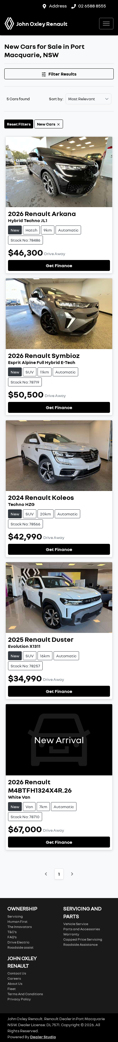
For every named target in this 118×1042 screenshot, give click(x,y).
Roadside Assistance (80, 944)
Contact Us (16, 973)
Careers (14, 978)
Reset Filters (19, 124)
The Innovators (19, 926)
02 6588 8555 (92, 6)
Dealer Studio (43, 1036)
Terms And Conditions (25, 994)
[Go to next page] (72, 873)
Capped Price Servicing (82, 939)
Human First (17, 921)
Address (58, 6)
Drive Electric (18, 942)
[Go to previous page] (46, 873)
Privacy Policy (19, 999)
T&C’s (12, 932)
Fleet (11, 989)
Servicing (15, 916)
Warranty (71, 934)
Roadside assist (20, 947)
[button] (106, 23)
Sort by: (56, 99)
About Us (14, 983)
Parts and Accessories (81, 929)
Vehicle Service (75, 924)
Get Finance (59, 265)
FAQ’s (12, 937)
